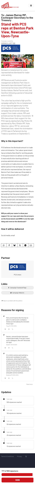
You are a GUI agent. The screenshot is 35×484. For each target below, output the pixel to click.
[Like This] (5, 329)
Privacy (19, 456)
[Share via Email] (31, 245)
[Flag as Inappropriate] (9, 329)
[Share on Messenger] (25, 245)
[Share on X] (20, 245)
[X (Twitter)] (26, 456)
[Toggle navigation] (31, 5)
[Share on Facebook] (9, 245)
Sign (17, 480)
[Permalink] (13, 329)
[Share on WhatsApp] (4, 245)
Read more (29, 384)
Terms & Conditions (7, 456)
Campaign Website (18, 293)
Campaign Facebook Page (18, 288)
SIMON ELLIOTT (7, 43)
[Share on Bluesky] (15, 245)
